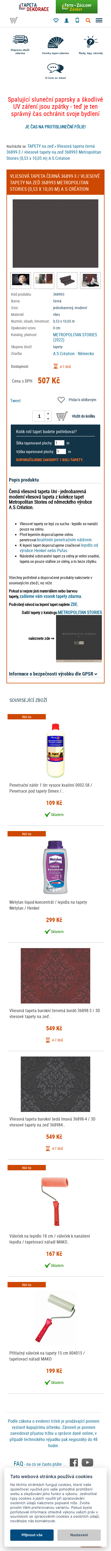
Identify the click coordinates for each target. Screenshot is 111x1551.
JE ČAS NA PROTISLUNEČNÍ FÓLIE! (55, 127)
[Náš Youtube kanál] (87, 1462)
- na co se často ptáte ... (40, 1464)
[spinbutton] (39, 416)
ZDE (74, 604)
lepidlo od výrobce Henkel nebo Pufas (59, 547)
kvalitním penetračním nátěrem (64, 540)
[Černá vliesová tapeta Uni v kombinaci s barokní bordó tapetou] (90, 280)
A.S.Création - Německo (73, 353)
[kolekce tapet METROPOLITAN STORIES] (79, 638)
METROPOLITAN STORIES (80, 612)
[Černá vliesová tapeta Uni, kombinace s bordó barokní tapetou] (44, 279)
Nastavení (79, 1535)
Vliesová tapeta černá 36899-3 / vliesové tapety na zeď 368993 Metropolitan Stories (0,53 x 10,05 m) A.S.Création (53, 152)
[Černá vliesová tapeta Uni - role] (67, 280)
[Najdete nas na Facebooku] (74, 1462)
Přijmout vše (32, 1535)
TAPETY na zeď (40, 146)
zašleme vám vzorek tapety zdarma (50, 596)
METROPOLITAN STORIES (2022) (75, 337)
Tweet (15, 401)
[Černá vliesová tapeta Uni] (20, 279)
